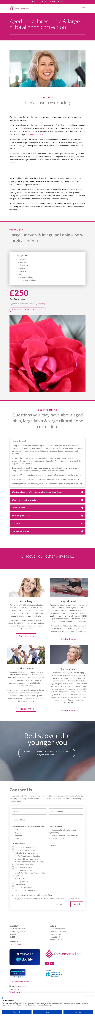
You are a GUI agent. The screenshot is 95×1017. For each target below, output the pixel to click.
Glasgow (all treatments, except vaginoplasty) (62, 831)
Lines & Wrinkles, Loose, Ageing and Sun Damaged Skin (29, 874)
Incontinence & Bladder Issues (26, 890)
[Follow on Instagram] (52, 963)
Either (17, 839)
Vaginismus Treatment (23, 867)
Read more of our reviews (19, 981)
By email (18, 833)
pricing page (40, 304)
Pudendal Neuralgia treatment (26, 853)
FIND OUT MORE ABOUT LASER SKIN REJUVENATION (46, 753)
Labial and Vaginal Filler (24, 870)
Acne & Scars (20, 878)
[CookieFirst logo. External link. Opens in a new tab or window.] (2, 998)
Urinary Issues (26, 668)
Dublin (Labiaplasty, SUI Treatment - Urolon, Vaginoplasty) (64, 836)
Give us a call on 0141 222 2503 (44, 2)
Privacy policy (89, 996)
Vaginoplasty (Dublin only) (25, 847)
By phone (18, 836)
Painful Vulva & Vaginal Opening (27, 856)
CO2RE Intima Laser (35, 134)
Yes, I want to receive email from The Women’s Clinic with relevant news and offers (47, 899)
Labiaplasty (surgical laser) (25, 850)
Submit (77, 904)
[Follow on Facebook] (47, 963)
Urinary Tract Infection (23, 887)
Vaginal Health (68, 601)
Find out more (26, 636)
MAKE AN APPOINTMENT (27, 309)
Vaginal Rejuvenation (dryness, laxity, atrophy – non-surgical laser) (28, 863)
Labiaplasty (26, 601)
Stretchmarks (20, 884)
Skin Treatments (69, 669)
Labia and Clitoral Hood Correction (28, 859)
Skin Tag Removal (21, 881)
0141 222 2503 (15, 944)
